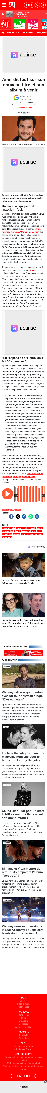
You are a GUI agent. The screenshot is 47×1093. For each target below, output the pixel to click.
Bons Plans (23, 1015)
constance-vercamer (34, 534)
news (34, 531)
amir (12, 531)
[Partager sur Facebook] (11, 517)
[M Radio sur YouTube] (27, 1076)
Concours (23, 1024)
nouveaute (26, 531)
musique (26, 528)
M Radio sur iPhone (23, 1046)
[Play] (3, 14)
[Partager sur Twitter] (17, 517)
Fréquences (23, 1007)
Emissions (28, 32)
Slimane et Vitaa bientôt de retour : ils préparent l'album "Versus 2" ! (22, 872)
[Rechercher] (37, 5)
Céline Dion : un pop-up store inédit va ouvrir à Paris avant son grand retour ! (23, 814)
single (33, 528)
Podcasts (23, 1035)
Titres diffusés (23, 1004)
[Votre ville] (26, 5)
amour (39, 528)
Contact (23, 1001)
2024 (39, 531)
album (19, 528)
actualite (6, 528)
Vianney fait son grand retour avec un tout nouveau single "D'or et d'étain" (23, 696)
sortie (18, 531)
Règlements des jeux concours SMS (23, 1063)
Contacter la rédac (23, 1027)
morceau (16, 534)
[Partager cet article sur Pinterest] (23, 517)
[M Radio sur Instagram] (34, 1076)
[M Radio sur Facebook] (13, 1076)
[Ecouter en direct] (31, 5)
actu (23, 534)
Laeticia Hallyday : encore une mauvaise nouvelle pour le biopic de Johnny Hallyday (23, 756)
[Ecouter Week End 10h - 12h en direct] (23, 653)
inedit (13, 528)
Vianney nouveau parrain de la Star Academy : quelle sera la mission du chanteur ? (22, 930)
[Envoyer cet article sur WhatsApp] (30, 517)
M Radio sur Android (23, 1049)
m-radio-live (7, 534)
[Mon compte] (43, 5)
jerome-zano (7, 537)
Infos (23, 1018)
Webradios (13, 32)
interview (6, 531)
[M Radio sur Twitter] (19, 1076)
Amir (31, 270)
